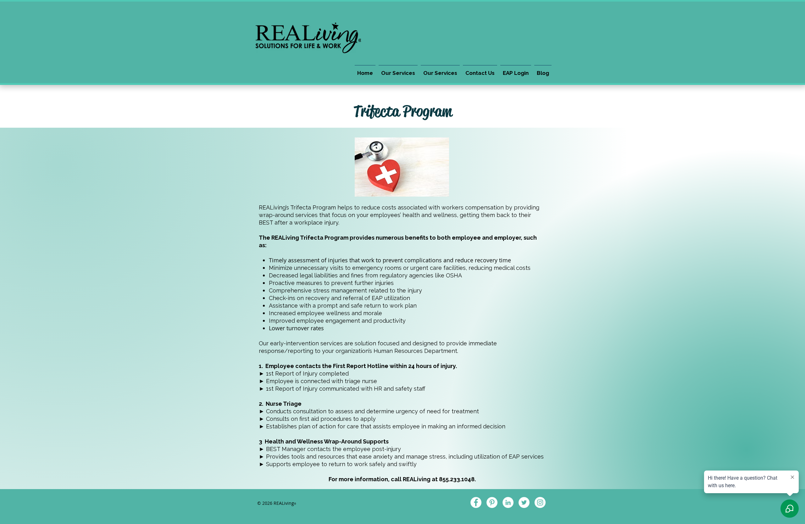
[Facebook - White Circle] (475, 502)
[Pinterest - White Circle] (491, 502)
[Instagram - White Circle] (540, 502)
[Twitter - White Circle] (524, 502)
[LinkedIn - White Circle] (508, 502)
